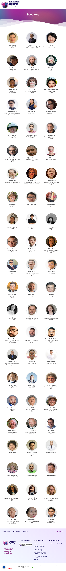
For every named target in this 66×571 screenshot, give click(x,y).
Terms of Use (48, 565)
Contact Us (25, 531)
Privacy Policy (54, 565)
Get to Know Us (16, 531)
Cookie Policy (60, 565)
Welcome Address (6, 531)
